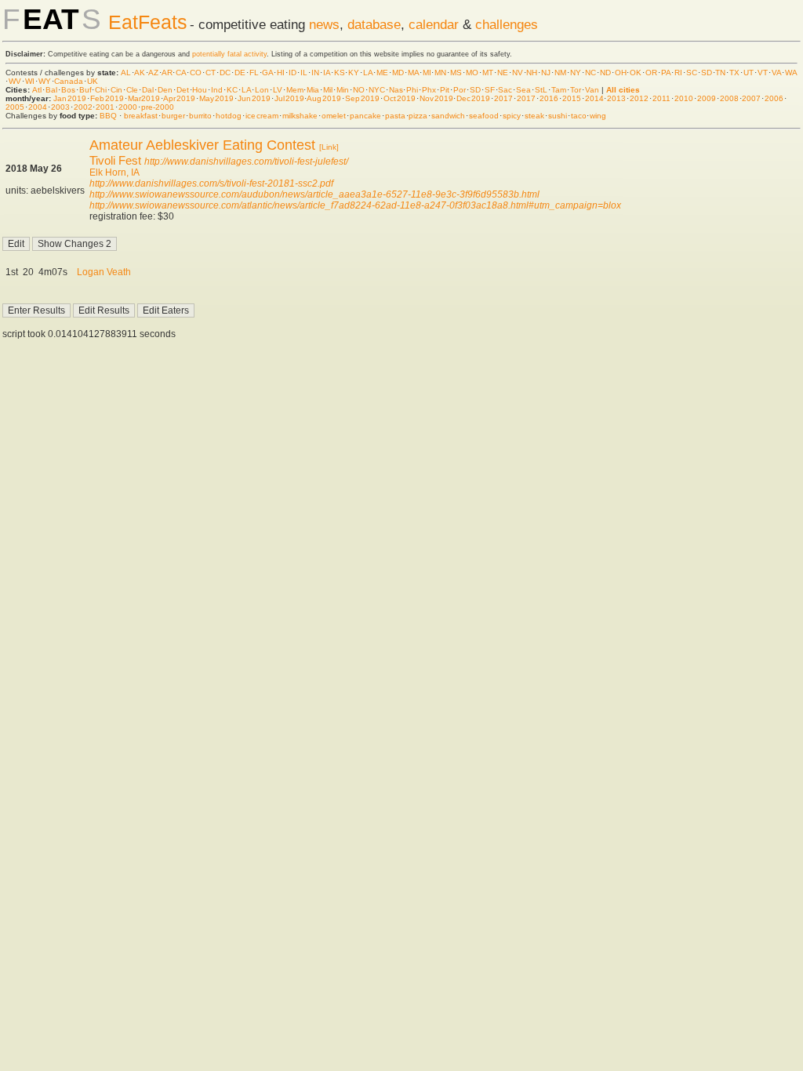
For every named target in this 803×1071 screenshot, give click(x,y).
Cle (132, 89)
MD (398, 72)
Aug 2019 (324, 98)
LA (367, 72)
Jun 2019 (254, 98)
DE (239, 72)
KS (339, 72)
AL (126, 72)
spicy (512, 115)
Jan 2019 (69, 98)
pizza (418, 115)
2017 (503, 98)
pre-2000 (157, 107)
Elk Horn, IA (114, 172)
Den (165, 89)
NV (517, 72)
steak (534, 115)
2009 (706, 98)
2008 (729, 98)
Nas (396, 89)
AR (167, 72)
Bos (68, 89)
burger (173, 115)
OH (621, 72)
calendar (434, 24)
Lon (262, 89)
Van (592, 89)
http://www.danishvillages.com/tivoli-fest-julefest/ (246, 161)
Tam (558, 89)
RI (678, 72)
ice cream (261, 115)
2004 (37, 107)
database (374, 24)
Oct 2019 (399, 98)
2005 (14, 107)
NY (575, 72)
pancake (365, 115)
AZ (153, 72)
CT (210, 72)
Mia (313, 89)
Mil (327, 89)
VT (763, 72)
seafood (484, 115)
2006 (774, 98)
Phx (429, 89)
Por (459, 89)
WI (30, 81)
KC (232, 89)
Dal (148, 89)
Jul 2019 (289, 98)
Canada (68, 81)
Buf (85, 89)
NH (531, 72)
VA (776, 72)
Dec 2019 (473, 98)
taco (579, 115)
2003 (60, 107)
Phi (412, 89)
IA (326, 72)
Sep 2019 (362, 98)
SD (706, 72)
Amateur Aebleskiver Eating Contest (202, 145)
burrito (200, 115)
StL (541, 89)
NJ (545, 72)
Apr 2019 (179, 98)
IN (315, 72)
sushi (557, 115)
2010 (683, 98)
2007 (751, 98)
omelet (334, 115)
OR (651, 72)
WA (791, 72)
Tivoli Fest (115, 160)
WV (15, 81)
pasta (395, 115)
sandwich (448, 115)
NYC (377, 89)
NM (560, 72)
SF (490, 89)
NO (359, 89)
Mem (294, 89)
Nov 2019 (436, 98)
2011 (661, 98)
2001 (105, 107)
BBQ (108, 115)
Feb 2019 (107, 98)
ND (605, 72)
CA (181, 72)
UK (92, 81)
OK (635, 72)
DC (225, 72)
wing (598, 115)
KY (353, 72)
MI (427, 72)
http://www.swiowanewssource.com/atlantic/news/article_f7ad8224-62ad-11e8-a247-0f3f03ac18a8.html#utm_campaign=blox (355, 205)
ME (382, 72)
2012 (639, 98)
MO (472, 72)
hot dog (229, 115)
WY (44, 81)
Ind (217, 89)
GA (267, 72)
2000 (127, 107)
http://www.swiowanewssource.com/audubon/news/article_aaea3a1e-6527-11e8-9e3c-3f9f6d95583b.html (314, 194)
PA (665, 72)
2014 (594, 98)
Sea (523, 89)
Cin (116, 89)
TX (734, 72)
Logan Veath (104, 272)
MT (487, 72)
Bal (51, 89)
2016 (549, 98)
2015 (571, 98)
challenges (506, 24)
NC (590, 72)
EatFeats (147, 22)
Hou (199, 89)
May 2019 (216, 98)
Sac (505, 89)
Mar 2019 (144, 98)
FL (254, 72)
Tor (575, 89)
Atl (37, 89)
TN (720, 72)
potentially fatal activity (229, 54)
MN (440, 72)
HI (281, 72)
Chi (101, 89)
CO (196, 72)
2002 (83, 107)
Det (182, 89)
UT (748, 72)
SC (691, 72)
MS (456, 72)
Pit (444, 89)
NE (502, 72)
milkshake (300, 115)
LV (277, 89)
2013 (616, 98)
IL (303, 72)
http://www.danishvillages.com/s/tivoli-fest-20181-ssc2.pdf (211, 183)
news (324, 24)
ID (292, 72)
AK (139, 72)
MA (413, 72)
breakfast (141, 115)
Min (342, 89)
